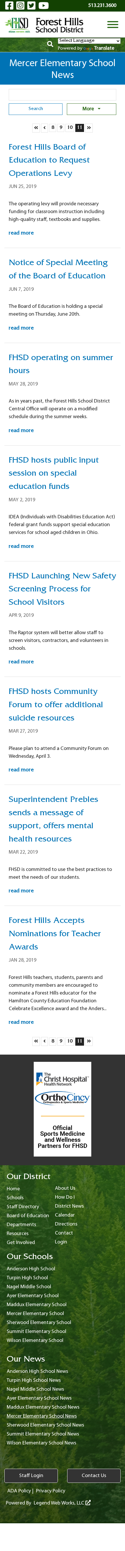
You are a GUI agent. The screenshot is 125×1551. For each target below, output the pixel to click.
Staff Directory (23, 1207)
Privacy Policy (50, 1491)
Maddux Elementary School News (43, 1407)
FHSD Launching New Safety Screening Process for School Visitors (62, 590)
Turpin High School (27, 1278)
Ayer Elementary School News (39, 1398)
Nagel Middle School (29, 1287)
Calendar (65, 1215)
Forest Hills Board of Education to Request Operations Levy (49, 161)
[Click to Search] (50, 45)
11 (80, 127)
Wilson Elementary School (35, 1340)
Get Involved (21, 1242)
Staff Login (31, 1476)
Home (13, 1189)
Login (61, 1242)
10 (70, 127)
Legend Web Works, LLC (59, 1503)
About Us (65, 1188)
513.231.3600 (102, 5)
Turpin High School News (34, 1380)
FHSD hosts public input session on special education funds (54, 474)
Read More (21, 233)
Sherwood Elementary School (39, 1322)
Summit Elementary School (36, 1331)
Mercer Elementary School (35, 1314)
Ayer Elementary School (33, 1296)
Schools (15, 1198)
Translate (104, 48)
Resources (17, 1234)
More (89, 109)
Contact (64, 1233)
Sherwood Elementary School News (45, 1425)
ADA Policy (19, 1491)
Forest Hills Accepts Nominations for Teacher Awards (55, 934)
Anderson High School (31, 1269)
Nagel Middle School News (35, 1389)
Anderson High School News (37, 1371)
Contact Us (94, 1476)
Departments (21, 1225)
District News (69, 1206)
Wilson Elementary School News (41, 1443)
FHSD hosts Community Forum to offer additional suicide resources (56, 705)
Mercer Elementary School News (42, 1416)
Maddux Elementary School (37, 1305)
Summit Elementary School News (43, 1434)
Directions (66, 1224)
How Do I (65, 1197)
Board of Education (28, 1216)
